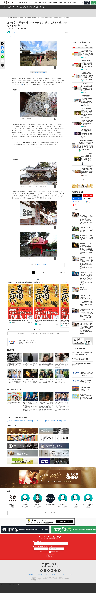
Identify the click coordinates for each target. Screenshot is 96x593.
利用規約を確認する (44, 551)
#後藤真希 (58, 420)
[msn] (55, 570)
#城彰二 (64, 420)
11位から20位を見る (82, 180)
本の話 (17, 584)
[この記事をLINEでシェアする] (2, 57)
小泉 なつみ (85, 57)
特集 (36, 2)
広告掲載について (31, 574)
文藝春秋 (50, 2)
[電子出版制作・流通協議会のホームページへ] (33, 579)
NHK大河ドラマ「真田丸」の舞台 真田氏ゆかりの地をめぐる (24, 7)
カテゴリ (30, 2)
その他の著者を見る (50, 512)
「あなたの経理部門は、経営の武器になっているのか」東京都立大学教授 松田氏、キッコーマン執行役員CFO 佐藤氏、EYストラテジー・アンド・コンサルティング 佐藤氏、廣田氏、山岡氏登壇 (62, 407)
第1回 (21, 84)
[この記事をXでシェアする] (2, 44)
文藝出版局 (85, 126)
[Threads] (48, 570)
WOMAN (55, 2)
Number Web (4, 584)
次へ (61, 272)
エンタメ (10, 36)
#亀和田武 (22, 420)
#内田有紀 (16, 420)
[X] (45, 570)
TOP (8, 17)
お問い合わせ (40, 574)
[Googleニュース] (52, 570)
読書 (65, 2)
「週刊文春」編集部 (86, 105)
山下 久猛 (13, 32)
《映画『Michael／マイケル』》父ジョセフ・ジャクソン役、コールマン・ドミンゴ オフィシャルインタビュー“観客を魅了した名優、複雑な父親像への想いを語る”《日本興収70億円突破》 (46, 406)
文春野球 (74, 2)
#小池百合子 (29, 420)
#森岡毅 (48, 420)
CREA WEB (11, 584)
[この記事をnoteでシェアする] (2, 61)
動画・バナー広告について (51, 574)
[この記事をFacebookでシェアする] (2, 48)
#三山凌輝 (36, 420)
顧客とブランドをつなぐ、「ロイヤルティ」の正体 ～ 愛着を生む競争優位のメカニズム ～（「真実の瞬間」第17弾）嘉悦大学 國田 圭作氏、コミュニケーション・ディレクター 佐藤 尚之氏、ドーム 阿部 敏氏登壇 (30, 407)
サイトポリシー (63, 574)
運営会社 (70, 574)
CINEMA (60, 2)
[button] (35, 329)
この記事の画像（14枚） (39, 72)
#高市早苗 (10, 420)
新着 (20, 2)
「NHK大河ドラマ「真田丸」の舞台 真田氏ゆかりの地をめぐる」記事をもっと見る (38, 333)
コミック (69, 2)
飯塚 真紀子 (85, 175)
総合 (86, 45)
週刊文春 (44, 2)
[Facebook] (41, 570)
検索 (82, 2)
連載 (40, 2)
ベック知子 (85, 137)
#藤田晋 (53, 420)
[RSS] (59, 570)
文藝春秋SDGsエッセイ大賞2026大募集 (13, 404)
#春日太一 (42, 420)
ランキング (24, 2)
